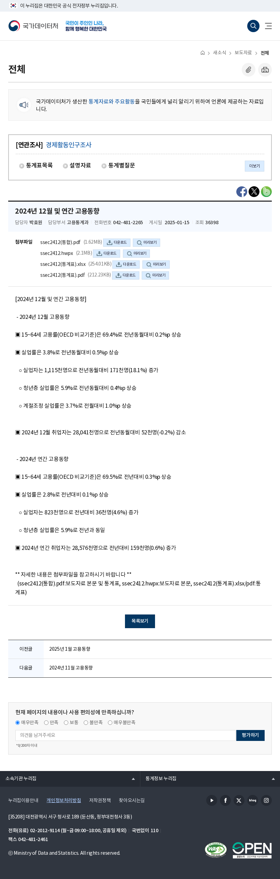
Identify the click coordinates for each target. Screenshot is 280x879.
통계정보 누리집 (158, 778)
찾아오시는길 (132, 800)
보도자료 (243, 53)
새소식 (219, 53)
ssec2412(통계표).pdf (62, 275)
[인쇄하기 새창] (265, 70)
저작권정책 (100, 800)
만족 (54, 723)
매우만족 (30, 723)
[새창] (241, 191)
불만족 (95, 723)
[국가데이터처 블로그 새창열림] (252, 800)
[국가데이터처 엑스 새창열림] (239, 800)
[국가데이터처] (33, 26)
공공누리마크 (252, 850)
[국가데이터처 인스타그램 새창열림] (266, 800)
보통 (74, 723)
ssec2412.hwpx (56, 253)
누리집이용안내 (23, 800)
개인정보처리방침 (63, 800)
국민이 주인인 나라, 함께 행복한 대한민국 (86, 26)
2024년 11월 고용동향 (71, 668)
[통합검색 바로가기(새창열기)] (253, 26)
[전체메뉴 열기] (266, 26)
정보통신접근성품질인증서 (216, 850)
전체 (265, 53)
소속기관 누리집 (18, 778)
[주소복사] (248, 70)
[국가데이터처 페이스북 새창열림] (225, 800)
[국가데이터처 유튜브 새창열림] (211, 800)
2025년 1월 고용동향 (69, 649)
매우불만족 (124, 723)
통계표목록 (39, 165)
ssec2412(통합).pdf (60, 242)
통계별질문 (121, 165)
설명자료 (80, 165)
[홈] (203, 52)
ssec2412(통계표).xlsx (62, 264)
